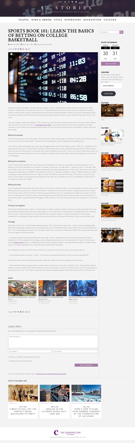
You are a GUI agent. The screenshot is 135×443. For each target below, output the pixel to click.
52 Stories (67, 8)
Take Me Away (110, 64)
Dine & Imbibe (78, 403)
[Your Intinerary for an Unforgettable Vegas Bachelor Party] (52, 288)
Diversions (14, 403)
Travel (51, 403)
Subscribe (108, 93)
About (60, 2)
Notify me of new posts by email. (21, 361)
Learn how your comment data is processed (51, 374)
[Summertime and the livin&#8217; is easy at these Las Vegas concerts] (83, 288)
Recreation (92, 403)
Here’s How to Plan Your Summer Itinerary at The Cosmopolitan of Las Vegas (86, 412)
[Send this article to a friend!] (29, 49)
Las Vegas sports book (43, 125)
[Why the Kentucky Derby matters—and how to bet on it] (22, 288)
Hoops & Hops (18, 242)
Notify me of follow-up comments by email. (25, 357)
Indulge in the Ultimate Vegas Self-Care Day (54, 411)
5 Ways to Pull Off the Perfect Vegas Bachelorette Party (23, 411)
